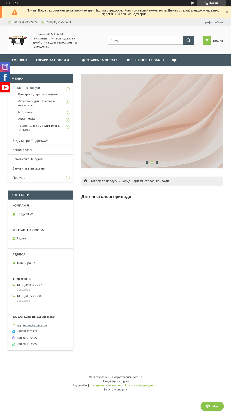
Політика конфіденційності (141, 385)
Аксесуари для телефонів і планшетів (37, 103)
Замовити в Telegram (28, 159)
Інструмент (25, 112)
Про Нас (19, 177)
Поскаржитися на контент (106, 385)
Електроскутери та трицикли (38, 94)
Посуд (125, 181)
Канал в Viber (22, 150)
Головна (19, 60)
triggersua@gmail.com (32, 325)
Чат (215, 406)
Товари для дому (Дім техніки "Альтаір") (39, 127)
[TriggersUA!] (17, 48)
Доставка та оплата (100, 60)
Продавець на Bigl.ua (115, 381)
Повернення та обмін (145, 60)
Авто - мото (26, 119)
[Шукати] (188, 40)
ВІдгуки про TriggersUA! (30, 140)
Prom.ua (137, 377)
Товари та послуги (52, 60)
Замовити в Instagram (29, 168)
